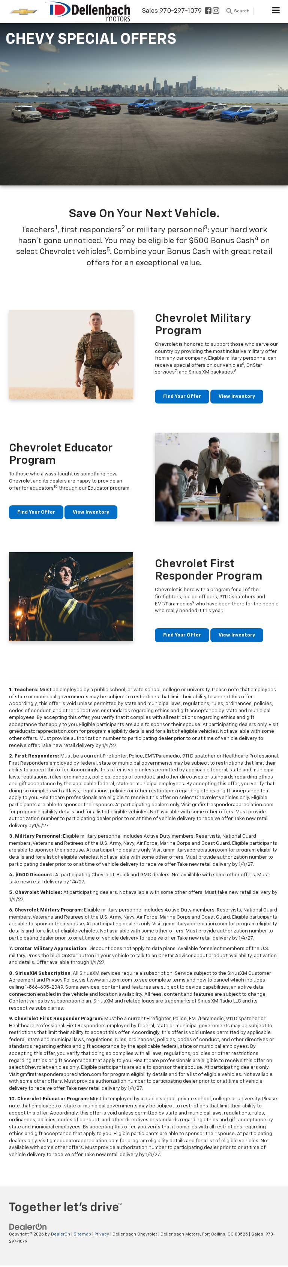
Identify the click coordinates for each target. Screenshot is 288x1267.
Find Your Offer (182, 396)
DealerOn (60, 1234)
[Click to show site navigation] (276, 11)
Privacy (101, 1234)
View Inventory (237, 396)
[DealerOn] (28, 1226)
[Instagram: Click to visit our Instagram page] (216, 11)
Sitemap (82, 1234)
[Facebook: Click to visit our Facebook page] (208, 11)
